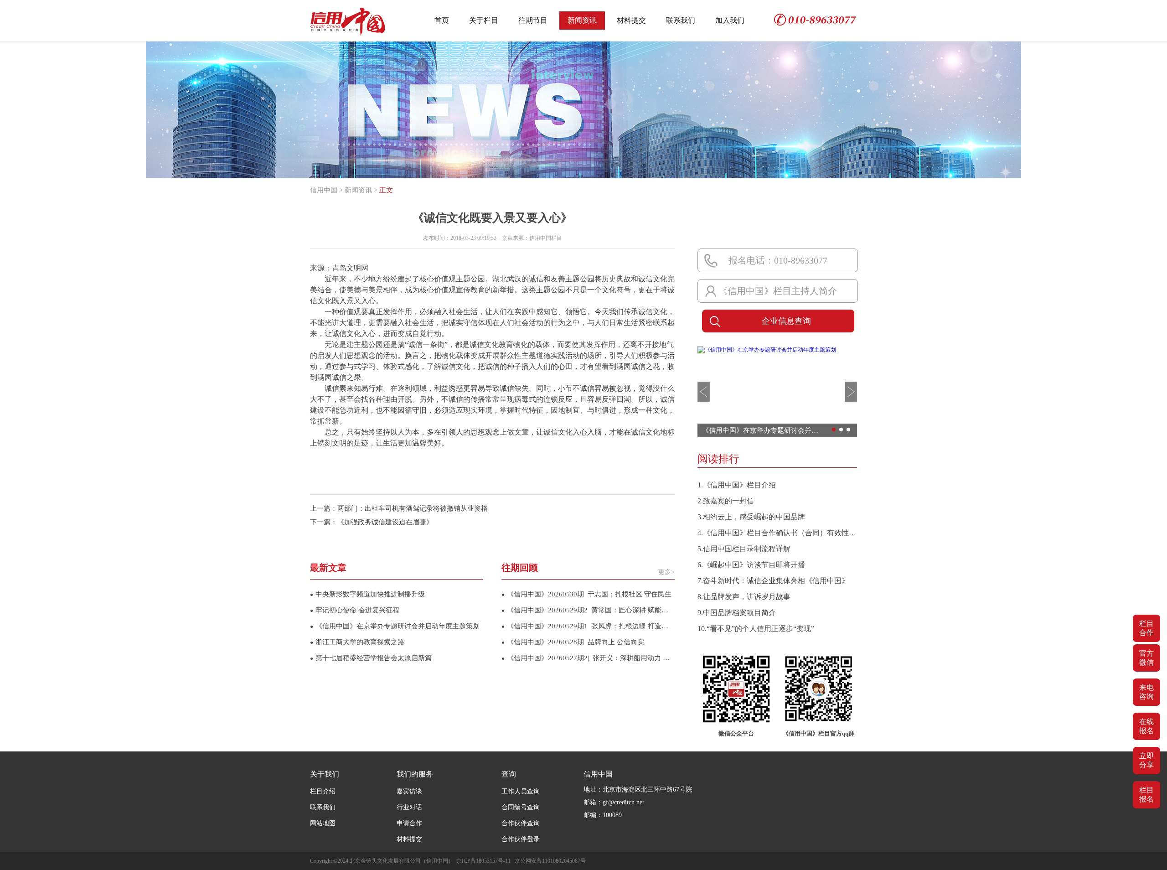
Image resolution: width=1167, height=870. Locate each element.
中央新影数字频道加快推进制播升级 (367, 594)
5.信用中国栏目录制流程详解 (743, 549)
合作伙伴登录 (520, 839)
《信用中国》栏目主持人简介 (777, 291)
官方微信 (1146, 657)
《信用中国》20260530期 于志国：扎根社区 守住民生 (586, 594)
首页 (441, 20)
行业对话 (409, 807)
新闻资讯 (582, 20)
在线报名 (1146, 726)
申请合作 (409, 823)
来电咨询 (1146, 692)
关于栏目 (483, 20)
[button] (703, 392)
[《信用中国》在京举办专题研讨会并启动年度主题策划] (766, 350)
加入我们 (729, 20)
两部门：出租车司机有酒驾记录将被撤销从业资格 (412, 508)
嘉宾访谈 (409, 791)
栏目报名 (1146, 794)
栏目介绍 (323, 791)
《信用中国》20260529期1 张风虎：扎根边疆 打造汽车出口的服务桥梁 (588, 626)
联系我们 (680, 20)
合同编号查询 (520, 807)
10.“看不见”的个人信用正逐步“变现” (755, 628)
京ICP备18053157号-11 (483, 861)
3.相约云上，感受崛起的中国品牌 (751, 517)
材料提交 (631, 20)
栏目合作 (1146, 628)
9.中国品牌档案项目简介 (736, 612)
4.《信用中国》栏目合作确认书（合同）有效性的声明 (777, 533)
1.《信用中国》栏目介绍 (736, 485)
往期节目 (532, 20)
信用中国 (323, 190)
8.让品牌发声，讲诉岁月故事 (743, 597)
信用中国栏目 (545, 238)
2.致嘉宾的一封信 (725, 501)
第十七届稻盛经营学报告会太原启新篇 (371, 658)
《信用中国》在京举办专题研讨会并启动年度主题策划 (395, 626)
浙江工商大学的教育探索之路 (357, 642)
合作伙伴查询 (520, 823)
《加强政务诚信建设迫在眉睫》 (385, 522)
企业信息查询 (786, 321)
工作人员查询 (520, 791)
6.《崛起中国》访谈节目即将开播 (751, 565)
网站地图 (323, 823)
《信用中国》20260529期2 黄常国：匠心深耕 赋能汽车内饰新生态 (588, 610)
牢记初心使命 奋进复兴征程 (354, 610)
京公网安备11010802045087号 (550, 861)
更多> (666, 572)
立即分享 (1146, 760)
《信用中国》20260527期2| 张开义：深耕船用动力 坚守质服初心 (588, 658)
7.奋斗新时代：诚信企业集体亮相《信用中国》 (773, 581)
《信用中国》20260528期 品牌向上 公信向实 (572, 642)
